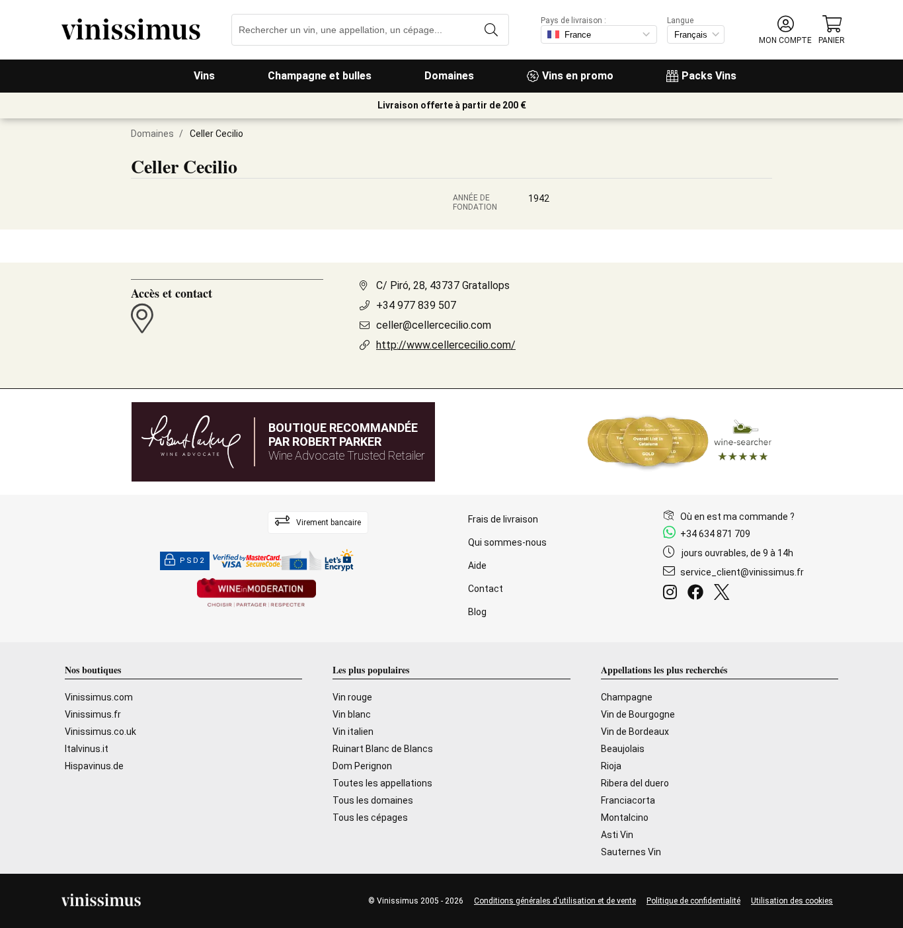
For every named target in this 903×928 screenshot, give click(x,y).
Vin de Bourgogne (638, 714)
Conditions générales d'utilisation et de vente (555, 901)
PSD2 (192, 560)
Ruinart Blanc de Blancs (383, 748)
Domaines (449, 75)
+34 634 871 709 (715, 533)
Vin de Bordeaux (635, 731)
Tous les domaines (373, 800)
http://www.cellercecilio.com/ (446, 345)
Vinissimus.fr (93, 714)
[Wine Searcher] (679, 442)
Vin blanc (352, 714)
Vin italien (353, 731)
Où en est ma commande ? (737, 516)
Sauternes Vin (631, 852)
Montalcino (624, 817)
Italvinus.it (86, 748)
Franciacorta (628, 800)
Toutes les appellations (382, 783)
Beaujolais (623, 748)
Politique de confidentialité (693, 901)
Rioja (611, 766)
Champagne (626, 697)
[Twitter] (724, 594)
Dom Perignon (362, 766)
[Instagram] (672, 594)
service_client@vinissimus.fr (742, 572)
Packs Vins (709, 75)
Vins (204, 75)
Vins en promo (577, 75)
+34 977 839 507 (416, 305)
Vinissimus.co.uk (100, 731)
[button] (785, 30)
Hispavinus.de (94, 766)
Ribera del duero (635, 783)
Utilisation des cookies (792, 901)
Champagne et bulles (320, 75)
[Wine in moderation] (256, 593)
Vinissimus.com (99, 697)
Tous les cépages (370, 817)
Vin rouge (352, 697)
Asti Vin (617, 834)
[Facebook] (698, 594)
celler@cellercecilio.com (433, 325)
